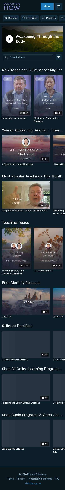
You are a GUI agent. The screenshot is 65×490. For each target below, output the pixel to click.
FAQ (57, 478)
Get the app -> (33, 483)
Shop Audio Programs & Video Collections (32, 415)
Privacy (21, 478)
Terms (10, 478)
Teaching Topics (15, 222)
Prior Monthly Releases (21, 283)
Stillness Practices (17, 326)
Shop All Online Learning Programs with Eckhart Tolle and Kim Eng (32, 369)
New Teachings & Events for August (32, 70)
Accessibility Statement (40, 478)
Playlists (51, 18)
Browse (12, 18)
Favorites (31, 18)
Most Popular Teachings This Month (32, 176)
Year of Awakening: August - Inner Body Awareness (32, 130)
